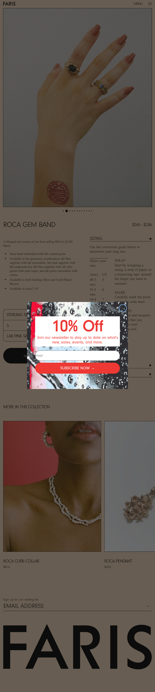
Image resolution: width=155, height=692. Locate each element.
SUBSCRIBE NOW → (77, 368)
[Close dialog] (122, 308)
